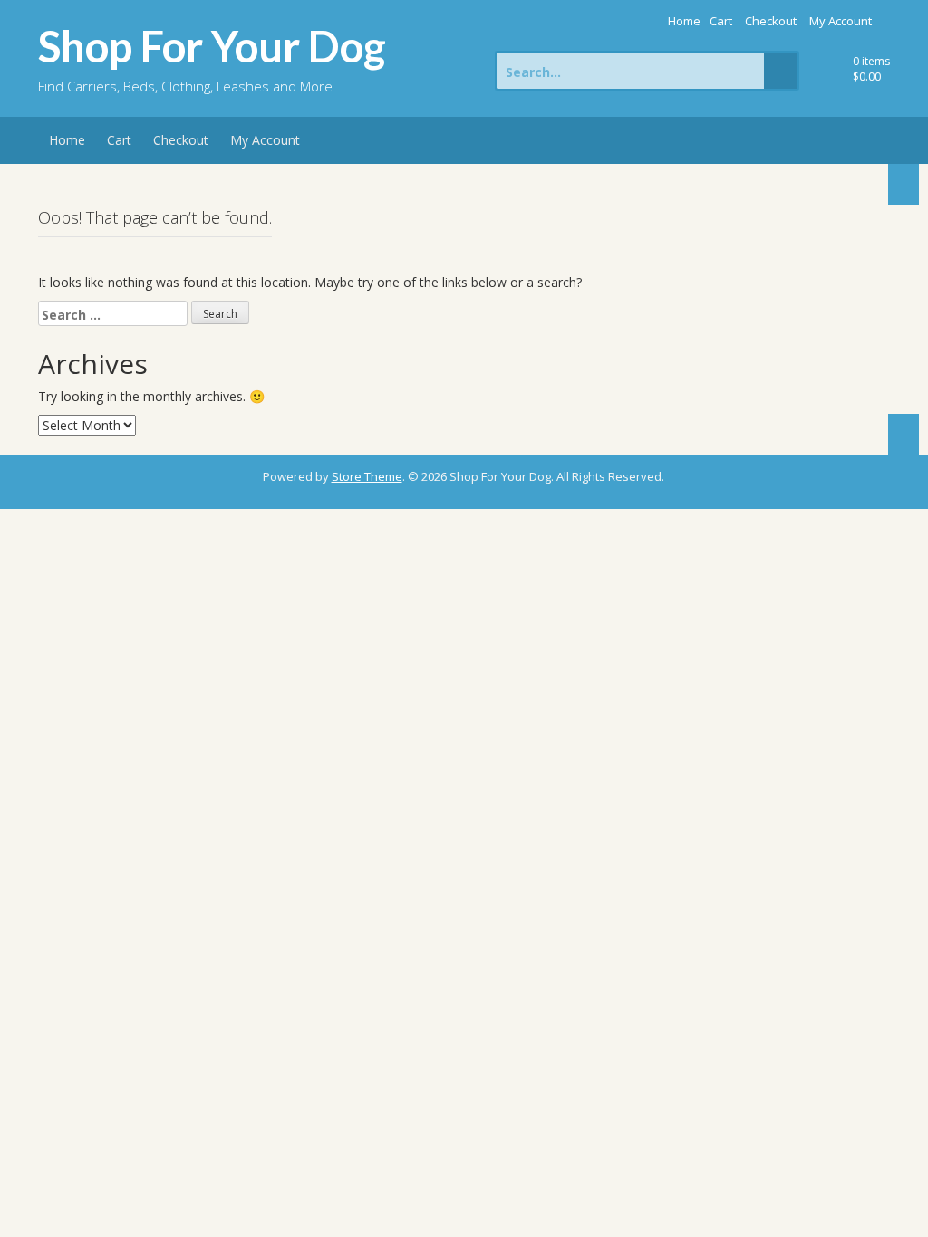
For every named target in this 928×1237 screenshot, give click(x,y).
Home (684, 21)
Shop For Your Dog (212, 46)
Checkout (771, 21)
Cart (721, 21)
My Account (840, 21)
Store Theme (367, 476)
